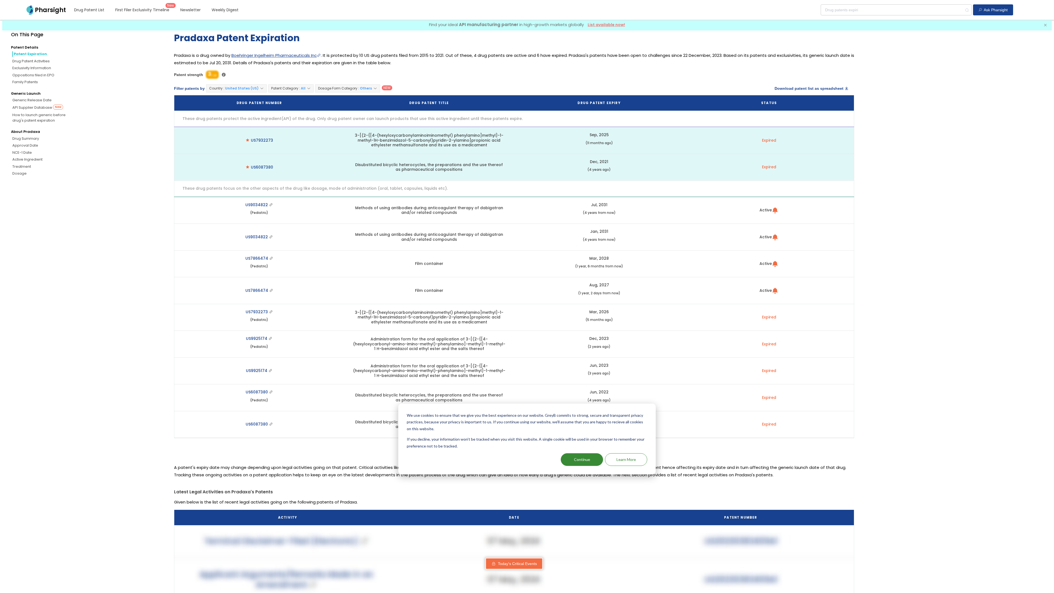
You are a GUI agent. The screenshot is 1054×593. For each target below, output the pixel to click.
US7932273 (262, 140)
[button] (236, 88)
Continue (582, 459)
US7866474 (257, 258)
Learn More (626, 459)
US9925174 (257, 338)
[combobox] (896, 9)
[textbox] (896, 9)
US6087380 (262, 167)
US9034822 (257, 205)
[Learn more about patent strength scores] (224, 74)
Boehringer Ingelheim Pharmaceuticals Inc (274, 55)
